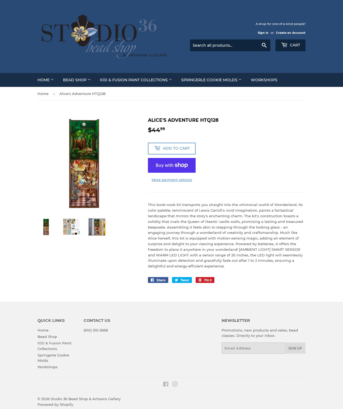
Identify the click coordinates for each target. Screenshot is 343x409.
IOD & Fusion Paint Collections (134, 80)
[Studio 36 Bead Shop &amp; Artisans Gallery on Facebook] (166, 385)
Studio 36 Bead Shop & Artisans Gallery (86, 399)
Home (44, 80)
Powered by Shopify (55, 404)
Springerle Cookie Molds (209, 80)
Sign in (263, 33)
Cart (294, 45)
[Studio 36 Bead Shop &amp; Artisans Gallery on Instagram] (175, 385)
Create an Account (290, 33)
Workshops (264, 80)
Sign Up (295, 348)
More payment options (172, 180)
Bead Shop (75, 80)
